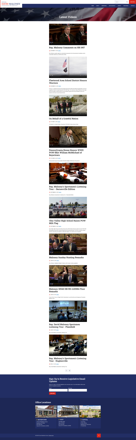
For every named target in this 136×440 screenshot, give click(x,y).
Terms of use (51, 435)
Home (92, 5)
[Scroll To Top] (99, 435)
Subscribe (132, 1)
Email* (50, 388)
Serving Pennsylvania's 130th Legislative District (11, 4)
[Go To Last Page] (69, 370)
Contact (133, 5)
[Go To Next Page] (66, 370)
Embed (59, 50)
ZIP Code (70, 388)
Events (119, 5)
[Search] (127, 2)
